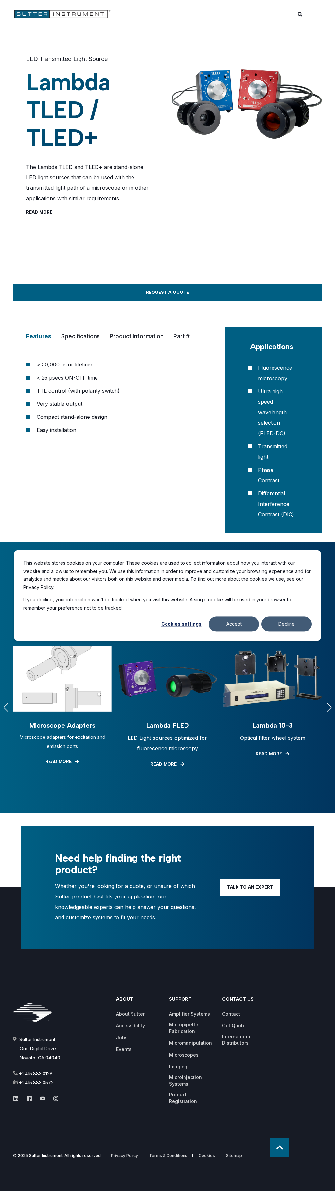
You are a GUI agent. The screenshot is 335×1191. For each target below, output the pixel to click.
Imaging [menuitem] (178, 1066)
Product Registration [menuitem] (183, 1098)
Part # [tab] (181, 336)
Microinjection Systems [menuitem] (185, 1081)
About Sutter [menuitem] (130, 1014)
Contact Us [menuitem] (238, 999)
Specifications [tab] (80, 336)
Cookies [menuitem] (207, 1156)
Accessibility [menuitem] (130, 1025)
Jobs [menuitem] (122, 1037)
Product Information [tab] (137, 336)
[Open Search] (300, 14)
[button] (6, 707)
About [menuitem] (124, 999)
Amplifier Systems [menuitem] (189, 1014)
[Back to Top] (279, 1147)
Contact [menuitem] (231, 1014)
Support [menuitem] (180, 999)
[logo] (35, 1012)
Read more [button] (39, 212)
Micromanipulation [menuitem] (190, 1043)
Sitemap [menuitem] (234, 1156)
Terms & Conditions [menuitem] (168, 1156)
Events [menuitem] (124, 1049)
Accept (234, 624)
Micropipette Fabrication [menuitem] (183, 1028)
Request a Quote (167, 292)
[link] (62, 707)
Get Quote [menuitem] (234, 1025)
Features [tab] (38, 336)
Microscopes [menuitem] (184, 1055)
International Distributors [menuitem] (237, 1040)
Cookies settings (181, 624)
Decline (286, 624)
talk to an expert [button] (250, 887)
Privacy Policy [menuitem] (124, 1156)
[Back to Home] (52, 14)
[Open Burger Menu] (318, 14)
